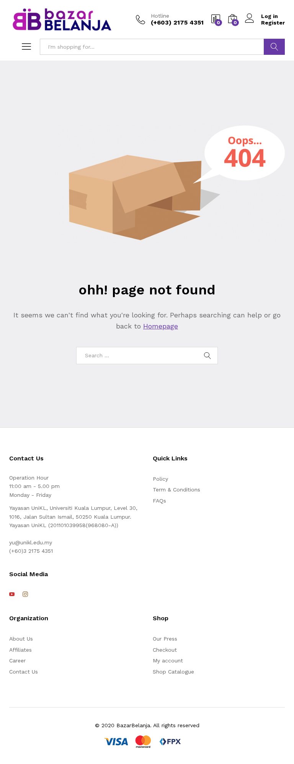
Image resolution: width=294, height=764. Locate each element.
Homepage (160, 326)
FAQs (159, 501)
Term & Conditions (176, 489)
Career (17, 660)
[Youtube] (11, 594)
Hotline (160, 16)
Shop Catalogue (173, 672)
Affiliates (20, 650)
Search (274, 47)
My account (168, 660)
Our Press (165, 639)
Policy (160, 479)
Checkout (165, 650)
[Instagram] (25, 595)
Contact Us (23, 672)
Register (273, 23)
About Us (21, 639)
